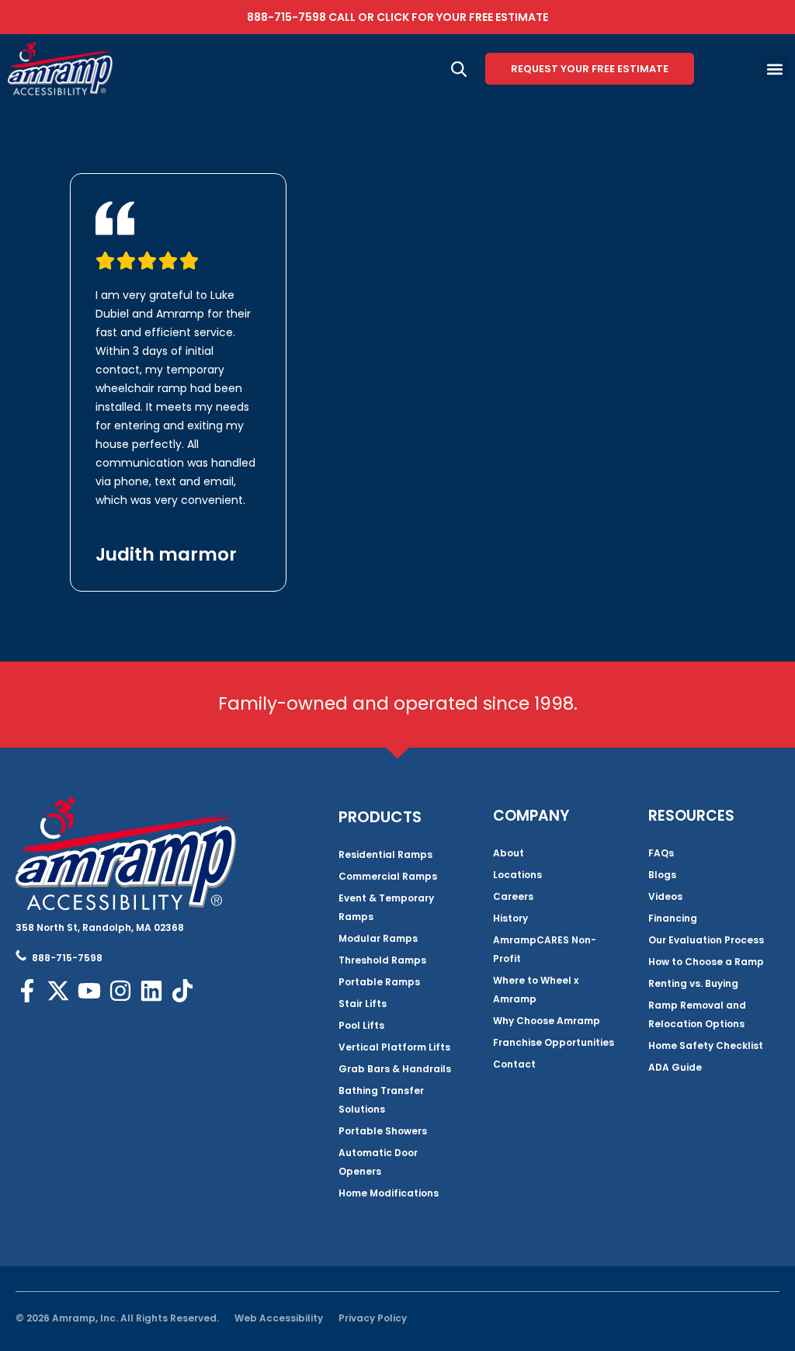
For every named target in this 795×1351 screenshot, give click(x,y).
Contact (514, 1064)
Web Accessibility (278, 1318)
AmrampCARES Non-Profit (544, 949)
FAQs (661, 853)
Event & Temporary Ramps (386, 907)
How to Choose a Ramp (706, 961)
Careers (513, 896)
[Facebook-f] (27, 990)
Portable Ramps (379, 981)
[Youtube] (89, 990)
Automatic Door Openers (378, 1162)
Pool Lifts (361, 1025)
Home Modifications (388, 1193)
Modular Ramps (378, 938)
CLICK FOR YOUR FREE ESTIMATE (462, 17)
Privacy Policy (372, 1318)
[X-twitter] (58, 990)
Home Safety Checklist (705, 1045)
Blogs (662, 874)
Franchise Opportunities (553, 1042)
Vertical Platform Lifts (394, 1047)
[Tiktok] (182, 990)
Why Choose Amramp (546, 1020)
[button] (774, 69)
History (510, 918)
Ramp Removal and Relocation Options (697, 1014)
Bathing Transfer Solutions (381, 1100)
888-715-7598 (286, 17)
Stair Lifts (362, 1003)
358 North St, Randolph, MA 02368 (100, 927)
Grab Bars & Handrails (394, 1068)
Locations (517, 874)
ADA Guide (675, 1067)
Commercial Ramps (387, 876)
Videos (665, 896)
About (508, 853)
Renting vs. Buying (693, 983)
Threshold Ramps (382, 960)
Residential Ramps (385, 854)
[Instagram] (120, 990)
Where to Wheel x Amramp (535, 989)
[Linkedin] (151, 990)
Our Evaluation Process (706, 939)
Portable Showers (382, 1130)
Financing (672, 918)
